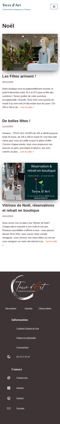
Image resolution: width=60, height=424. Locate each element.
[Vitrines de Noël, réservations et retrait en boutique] (30, 181)
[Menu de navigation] (54, 6)
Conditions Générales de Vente (27, 328)
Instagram (20, 388)
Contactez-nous (22, 378)
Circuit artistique (22, 347)
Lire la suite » (27, 107)
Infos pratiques (10, 308)
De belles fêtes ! (16, 121)
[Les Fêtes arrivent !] (30, 52)
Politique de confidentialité (26, 338)
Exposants (28, 308)
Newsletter (20, 408)
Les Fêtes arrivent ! (19, 76)
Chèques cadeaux (45, 308)
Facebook (20, 398)
